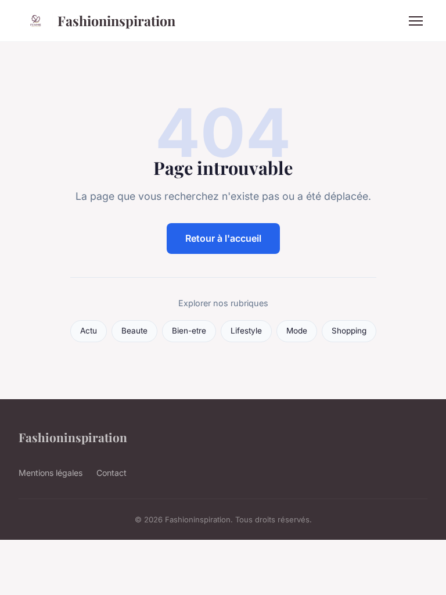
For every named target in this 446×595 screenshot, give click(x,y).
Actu (88, 330)
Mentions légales (50, 473)
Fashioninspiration (116, 21)
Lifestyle (246, 330)
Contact (111, 473)
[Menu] (415, 21)
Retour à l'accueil (223, 238)
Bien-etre (189, 330)
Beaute (134, 330)
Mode (296, 330)
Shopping (349, 330)
